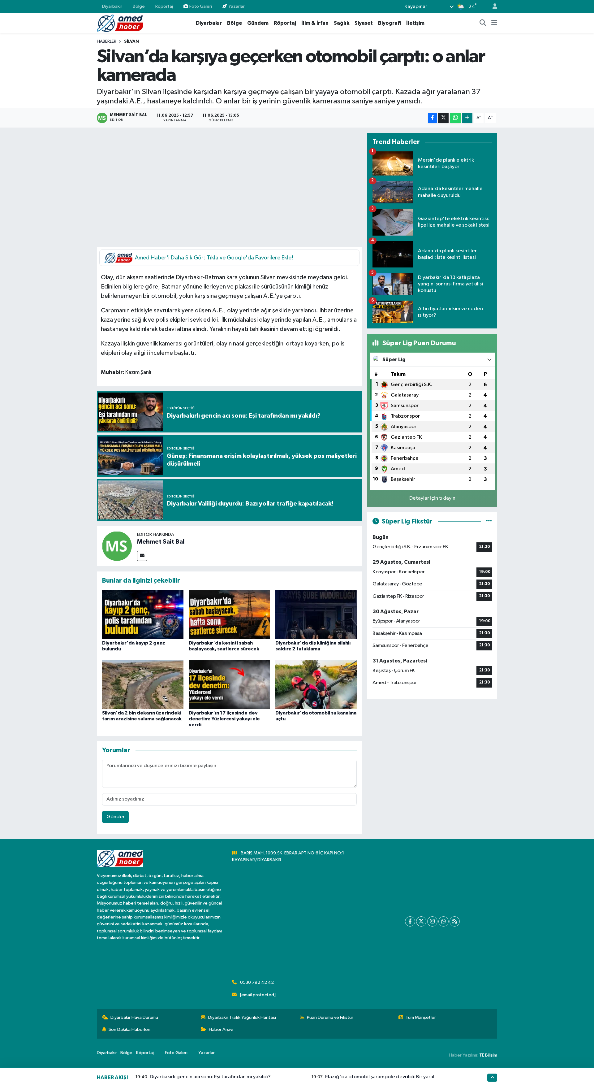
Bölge (139, 6)
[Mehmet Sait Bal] (117, 546)
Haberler (106, 41)
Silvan (131, 41)
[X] (421, 921)
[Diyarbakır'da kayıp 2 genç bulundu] (142, 614)
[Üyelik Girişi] (492, 6)
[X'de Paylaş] (443, 118)
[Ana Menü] (494, 23)
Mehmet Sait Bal (160, 542)
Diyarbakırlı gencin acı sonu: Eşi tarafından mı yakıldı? (210, 1076)
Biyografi (389, 23)
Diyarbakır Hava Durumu (134, 1017)
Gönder (115, 816)
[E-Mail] (142, 556)
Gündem (258, 23)
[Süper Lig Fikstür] (489, 521)
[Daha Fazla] (467, 118)
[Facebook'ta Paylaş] (432, 118)
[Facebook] (410, 921)
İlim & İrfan (315, 23)
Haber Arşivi (221, 1029)
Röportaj (164, 6)
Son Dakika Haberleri (129, 1029)
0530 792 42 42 (257, 982)
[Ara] (483, 23)
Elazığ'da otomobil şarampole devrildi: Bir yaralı (380, 1076)
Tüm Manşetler (421, 1017)
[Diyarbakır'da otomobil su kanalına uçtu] (316, 684)
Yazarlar (236, 6)
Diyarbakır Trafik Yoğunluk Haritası (242, 1017)
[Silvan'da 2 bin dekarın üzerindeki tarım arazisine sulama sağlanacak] (142, 684)
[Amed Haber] (120, 23)
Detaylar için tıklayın (432, 498)
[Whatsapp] (443, 921)
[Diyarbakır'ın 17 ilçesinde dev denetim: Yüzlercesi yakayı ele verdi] (229, 684)
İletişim (415, 23)
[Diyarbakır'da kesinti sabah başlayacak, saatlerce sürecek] (229, 614)
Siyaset (364, 23)
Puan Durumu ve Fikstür (330, 1017)
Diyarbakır (112, 6)
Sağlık (341, 23)
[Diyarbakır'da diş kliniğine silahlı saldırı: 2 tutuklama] (316, 614)
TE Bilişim (488, 1055)
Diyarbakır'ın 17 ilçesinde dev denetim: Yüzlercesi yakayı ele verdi (224, 718)
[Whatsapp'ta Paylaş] (455, 118)
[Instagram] (432, 921)
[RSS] (455, 921)
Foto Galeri (200, 6)
